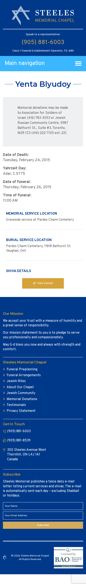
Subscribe (43, 525)
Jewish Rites (16, 381)
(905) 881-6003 (43, 42)
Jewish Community (21, 393)
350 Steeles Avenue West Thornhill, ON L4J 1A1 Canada (26, 455)
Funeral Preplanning (22, 369)
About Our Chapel (20, 387)
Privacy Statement (21, 411)
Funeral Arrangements (24, 375)
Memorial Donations (22, 399)
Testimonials (16, 405)
